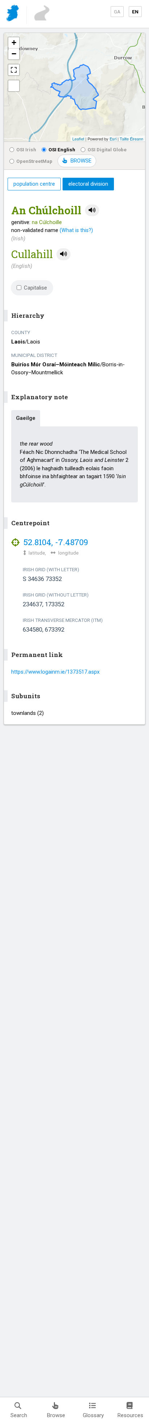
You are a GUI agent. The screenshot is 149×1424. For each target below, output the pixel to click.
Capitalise (35, 288)
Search (18, 1415)
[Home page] (13, 14)
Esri (113, 139)
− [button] (14, 53)
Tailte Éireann (131, 139)
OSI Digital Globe (107, 149)
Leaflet (78, 139)
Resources (130, 1415)
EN (135, 11)
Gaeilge (25, 418)
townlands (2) (27, 713)
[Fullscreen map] (13, 69)
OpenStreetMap (34, 161)
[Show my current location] (13, 85)
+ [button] (14, 42)
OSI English (61, 149)
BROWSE (81, 160)
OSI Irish (26, 149)
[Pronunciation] (92, 210)
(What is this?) (76, 230)
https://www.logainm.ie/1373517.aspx (55, 672)
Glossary (93, 1415)
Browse (56, 1415)
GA (117, 11)
